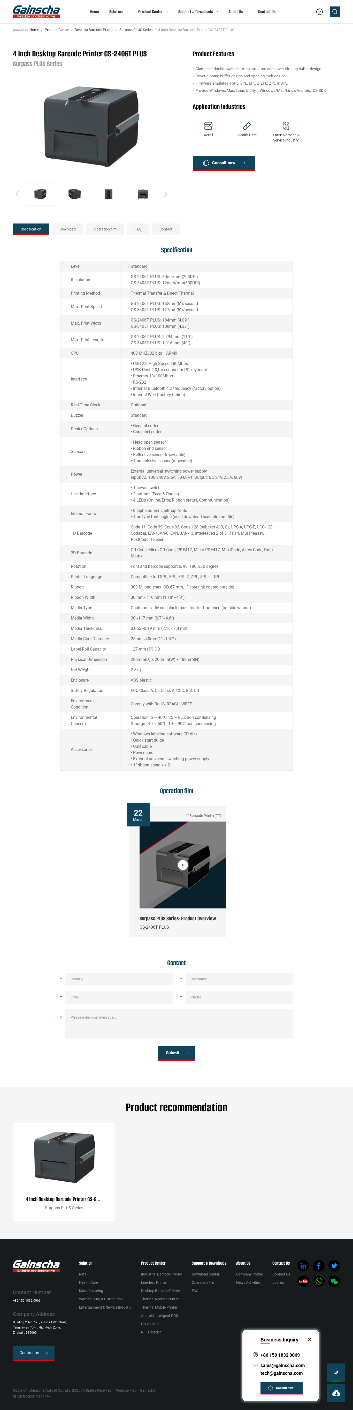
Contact (165, 229)
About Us (235, 12)
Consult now (223, 162)
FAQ (138, 229)
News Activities (248, 1282)
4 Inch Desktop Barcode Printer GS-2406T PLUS (70, 1199)
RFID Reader (151, 1332)
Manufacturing (91, 1291)
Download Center (205, 1274)
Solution (116, 12)
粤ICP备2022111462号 (31, 1396)
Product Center (150, 12)
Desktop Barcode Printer (94, 30)
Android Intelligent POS (159, 1316)
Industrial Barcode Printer (161, 1274)
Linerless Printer (154, 1282)
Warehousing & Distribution (101, 1299)
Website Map (126, 1390)
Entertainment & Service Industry (105, 1307)
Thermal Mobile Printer (159, 1307)
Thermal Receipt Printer (160, 1299)
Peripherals (150, 1324)
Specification (31, 229)
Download (67, 229)
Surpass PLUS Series (135, 30)
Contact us (29, 1352)
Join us (278, 1282)
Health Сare (88, 1282)
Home (94, 12)
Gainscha (147, 1390)
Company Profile (249, 1274)
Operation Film (203, 1282)
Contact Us (266, 12)
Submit (172, 1052)
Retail (83, 1274)
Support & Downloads (195, 12)
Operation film (105, 229)
